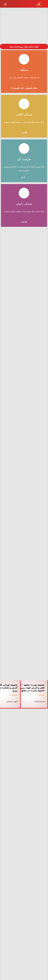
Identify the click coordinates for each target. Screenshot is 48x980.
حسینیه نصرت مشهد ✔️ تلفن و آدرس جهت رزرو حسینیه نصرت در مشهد (32, 687)
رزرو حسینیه (41, 695)
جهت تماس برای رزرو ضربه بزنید (24, 46)
